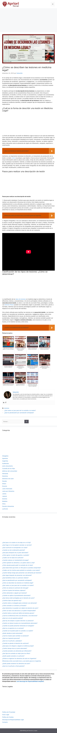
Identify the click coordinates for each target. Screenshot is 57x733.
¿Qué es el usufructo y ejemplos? (12, 641)
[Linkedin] (3, 402)
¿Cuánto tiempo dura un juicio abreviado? (14, 648)
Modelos (4, 501)
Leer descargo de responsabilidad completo (30, 681)
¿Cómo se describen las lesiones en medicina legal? (17, 583)
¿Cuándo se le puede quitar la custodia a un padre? (17, 630)
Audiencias (5, 463)
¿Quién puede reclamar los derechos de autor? (16, 663)
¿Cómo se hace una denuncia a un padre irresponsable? (19, 610)
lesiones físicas (9, 304)
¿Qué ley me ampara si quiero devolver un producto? (18, 620)
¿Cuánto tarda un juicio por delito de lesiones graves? (18, 613)
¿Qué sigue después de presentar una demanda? (17, 575)
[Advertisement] (28, 19)
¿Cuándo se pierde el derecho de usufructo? (15, 643)
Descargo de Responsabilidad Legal (13, 719)
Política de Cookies (8, 717)
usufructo (5, 509)
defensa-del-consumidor (9, 471)
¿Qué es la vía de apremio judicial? (12, 618)
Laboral (4, 496)
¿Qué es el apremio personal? (11, 638)
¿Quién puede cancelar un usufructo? (13, 656)
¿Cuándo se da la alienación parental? (13, 550)
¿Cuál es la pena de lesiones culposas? (14, 590)
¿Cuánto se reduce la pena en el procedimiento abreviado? (19, 623)
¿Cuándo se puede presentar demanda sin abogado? (18, 625)
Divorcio (4, 486)
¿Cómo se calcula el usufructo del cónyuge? (15, 588)
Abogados (5, 456)
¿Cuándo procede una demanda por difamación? (16, 651)
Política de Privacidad (8, 712)
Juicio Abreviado (7, 488)
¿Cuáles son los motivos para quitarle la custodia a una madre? (21, 570)
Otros (3, 504)
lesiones (6, 408)
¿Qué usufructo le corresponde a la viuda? (14, 547)
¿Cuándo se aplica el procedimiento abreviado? (16, 595)
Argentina (5, 461)
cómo (13, 158)
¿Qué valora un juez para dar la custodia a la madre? (20, 410)
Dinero (4, 483)
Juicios (4, 493)
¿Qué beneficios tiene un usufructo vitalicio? (15, 578)
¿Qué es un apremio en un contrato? (13, 628)
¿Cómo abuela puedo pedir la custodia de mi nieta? (17, 565)
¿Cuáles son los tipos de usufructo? (12, 557)
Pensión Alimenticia (8, 506)
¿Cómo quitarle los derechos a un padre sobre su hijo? (18, 562)
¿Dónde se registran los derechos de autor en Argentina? (19, 658)
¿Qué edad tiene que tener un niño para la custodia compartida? (21, 567)
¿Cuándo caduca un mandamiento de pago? (15, 560)
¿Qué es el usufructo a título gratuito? (13, 666)
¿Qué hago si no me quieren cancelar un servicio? (17, 545)
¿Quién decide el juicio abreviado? (12, 633)
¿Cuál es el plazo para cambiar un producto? (15, 636)
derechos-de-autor (8, 478)
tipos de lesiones (21, 299)
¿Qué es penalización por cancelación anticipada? (19, 412)
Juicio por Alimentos (8, 491)
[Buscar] (26, 421)
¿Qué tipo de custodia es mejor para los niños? (16, 653)
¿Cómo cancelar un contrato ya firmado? (14, 605)
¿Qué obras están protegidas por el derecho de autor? (18, 598)
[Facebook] (5, 402)
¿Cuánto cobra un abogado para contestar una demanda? (19, 603)
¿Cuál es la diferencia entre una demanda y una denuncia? (19, 615)
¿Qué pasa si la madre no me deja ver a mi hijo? (16, 542)
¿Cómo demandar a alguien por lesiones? (14, 593)
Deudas (4, 481)
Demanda (5, 473)
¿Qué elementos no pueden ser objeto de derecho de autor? (20, 608)
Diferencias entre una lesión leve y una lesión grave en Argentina (21, 661)
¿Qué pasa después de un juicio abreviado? (15, 552)
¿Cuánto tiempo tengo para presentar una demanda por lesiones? (21, 573)
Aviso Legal (5, 714)
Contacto (5, 722)
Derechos (5, 476)
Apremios (5, 458)
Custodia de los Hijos (8, 468)
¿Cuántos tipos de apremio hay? (11, 600)
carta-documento (7, 466)
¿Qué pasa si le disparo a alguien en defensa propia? (18, 646)
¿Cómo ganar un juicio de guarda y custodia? (15, 555)
